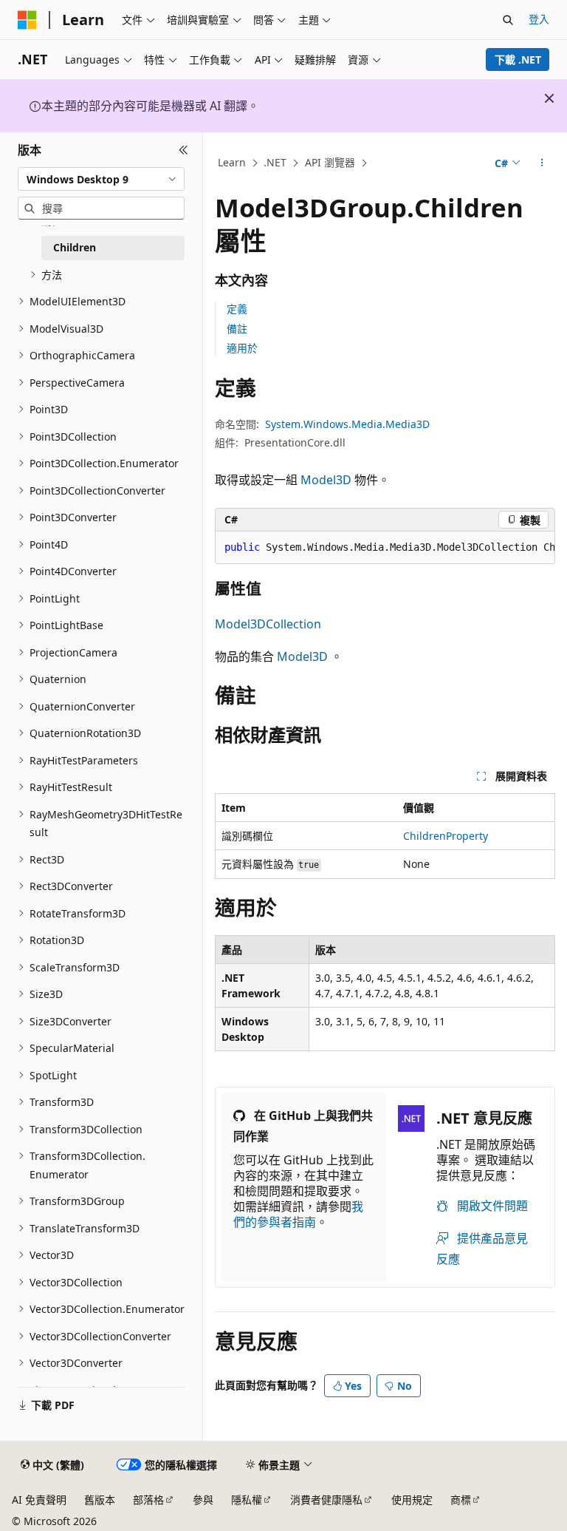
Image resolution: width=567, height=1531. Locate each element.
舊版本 (99, 1500)
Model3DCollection (268, 624)
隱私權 (246, 1500)
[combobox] (101, 179)
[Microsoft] (27, 20)
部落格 (148, 1500)
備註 (237, 329)
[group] (385, 548)
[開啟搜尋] (508, 20)
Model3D (325, 480)
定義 (237, 309)
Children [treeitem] (74, 247)
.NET (275, 162)
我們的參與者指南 (298, 1214)
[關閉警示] (549, 98)
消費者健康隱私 (326, 1500)
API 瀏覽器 (330, 162)
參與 (203, 1500)
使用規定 (412, 1500)
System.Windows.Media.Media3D (347, 424)
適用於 (242, 348)
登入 (539, 19)
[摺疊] (183, 150)
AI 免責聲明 (39, 1500)
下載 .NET (518, 59)
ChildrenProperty (445, 836)
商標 (460, 1500)
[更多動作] (542, 163)
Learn (232, 162)
